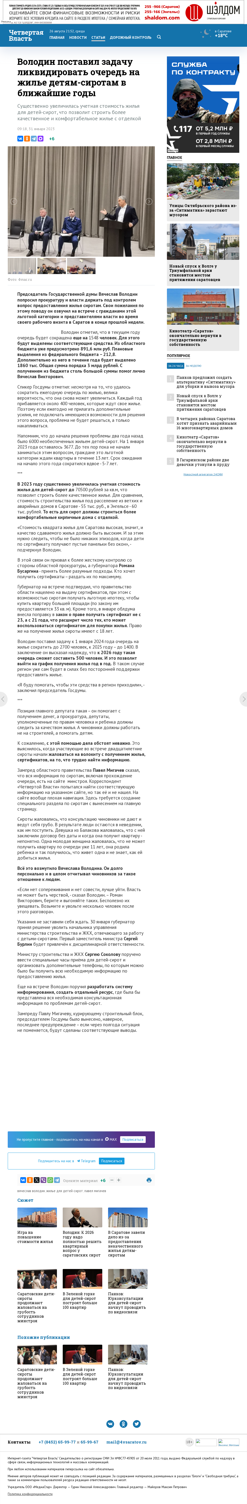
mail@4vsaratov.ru (126, 1442)
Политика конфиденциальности (30, 1494)
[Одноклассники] (27, 138)
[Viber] (43, 1180)
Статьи (98, 37)
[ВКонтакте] (20, 138)
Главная (56, 37)
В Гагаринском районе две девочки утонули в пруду (203, 462)
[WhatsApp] (50, 1180)
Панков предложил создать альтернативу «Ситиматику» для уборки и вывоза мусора (206, 382)
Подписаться (133, 1139)
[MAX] (40, 138)
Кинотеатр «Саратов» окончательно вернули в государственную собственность (201, 444)
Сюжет (25, 1200)
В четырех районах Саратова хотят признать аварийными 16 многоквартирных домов (207, 423)
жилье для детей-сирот (64, 1190)
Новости (78, 37)
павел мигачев (95, 1190)
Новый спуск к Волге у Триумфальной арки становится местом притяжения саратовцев (201, 403)
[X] (37, 1180)
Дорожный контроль (130, 37)
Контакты (19, 1442)
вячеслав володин (31, 1190)
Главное (174, 157)
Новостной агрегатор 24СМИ (203, 474)
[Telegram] (34, 138)
